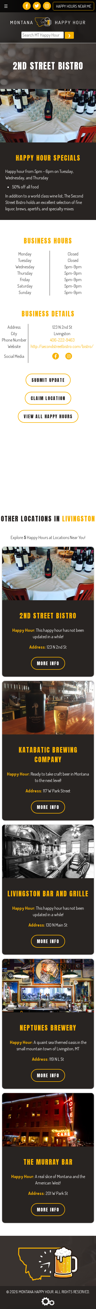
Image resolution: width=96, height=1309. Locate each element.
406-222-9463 (62, 340)
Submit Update (48, 380)
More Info (48, 663)
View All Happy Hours (48, 416)
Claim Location (48, 398)
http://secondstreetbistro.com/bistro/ (62, 346)
